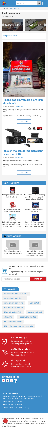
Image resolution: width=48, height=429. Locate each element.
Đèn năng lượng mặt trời (13, 308)
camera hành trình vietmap (14, 298)
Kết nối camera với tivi (13, 322)
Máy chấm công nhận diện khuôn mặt (18, 326)
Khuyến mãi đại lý (10, 36)
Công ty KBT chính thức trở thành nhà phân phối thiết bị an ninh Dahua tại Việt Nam (34, 224)
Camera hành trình (35, 312)
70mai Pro (8, 317)
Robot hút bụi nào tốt (27, 317)
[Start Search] (39, 3)
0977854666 (18, 404)
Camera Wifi (34, 303)
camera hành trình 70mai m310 (16, 294)
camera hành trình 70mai (13, 303)
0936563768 (18, 401)
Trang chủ (5, 8)
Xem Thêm (24, 121)
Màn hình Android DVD (13, 312)
